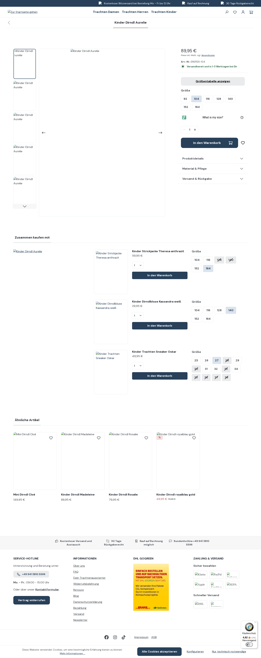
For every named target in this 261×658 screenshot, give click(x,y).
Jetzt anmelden (165, 357)
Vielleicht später (165, 368)
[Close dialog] (195, 285)
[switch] (249, 644)
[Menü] (255, 623)
